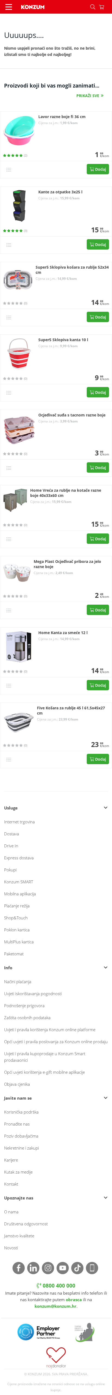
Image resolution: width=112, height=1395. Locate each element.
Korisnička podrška (21, 1112)
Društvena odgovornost (26, 1223)
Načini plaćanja (17, 981)
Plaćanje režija (17, 905)
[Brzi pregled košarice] (105, 7)
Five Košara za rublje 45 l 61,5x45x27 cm (71, 711)
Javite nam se (18, 1098)
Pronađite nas (17, 1124)
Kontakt (11, 1184)
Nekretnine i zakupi (21, 1148)
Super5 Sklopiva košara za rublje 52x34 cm (72, 270)
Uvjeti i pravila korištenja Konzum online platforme (49, 1029)
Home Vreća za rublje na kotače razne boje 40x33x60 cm (65, 493)
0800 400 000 (58, 1285)
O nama (11, 1211)
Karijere (11, 1160)
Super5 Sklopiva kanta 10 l (63, 339)
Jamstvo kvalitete (19, 1235)
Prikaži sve (87, 95)
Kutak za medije (18, 1172)
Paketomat (14, 953)
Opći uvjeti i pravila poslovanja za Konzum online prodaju (56, 1041)
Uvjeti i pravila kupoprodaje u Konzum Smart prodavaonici (44, 1057)
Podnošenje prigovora (24, 1005)
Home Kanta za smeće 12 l (63, 632)
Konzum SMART (18, 881)
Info (8, 967)
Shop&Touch (16, 917)
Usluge (11, 808)
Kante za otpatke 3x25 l (60, 192)
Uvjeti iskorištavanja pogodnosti (33, 993)
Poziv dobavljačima (21, 1136)
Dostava (11, 833)
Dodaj (100, 169)
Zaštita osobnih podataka (27, 1017)
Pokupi (10, 869)
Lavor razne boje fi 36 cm (62, 116)
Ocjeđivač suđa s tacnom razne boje (71, 415)
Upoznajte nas (18, 1198)
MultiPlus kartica (19, 941)
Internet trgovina (19, 821)
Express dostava (19, 857)
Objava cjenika (17, 1084)
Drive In (11, 845)
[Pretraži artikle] (92, 7)
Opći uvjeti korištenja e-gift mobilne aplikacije (44, 1072)
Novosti (11, 1247)
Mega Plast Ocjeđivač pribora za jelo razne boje (67, 564)
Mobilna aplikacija (20, 893)
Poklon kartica (17, 929)
